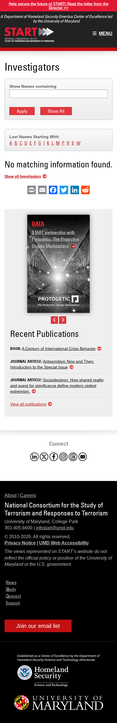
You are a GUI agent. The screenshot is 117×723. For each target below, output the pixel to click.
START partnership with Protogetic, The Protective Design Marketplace (55, 239)
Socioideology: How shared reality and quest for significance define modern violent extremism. (57, 386)
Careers (28, 495)
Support (13, 603)
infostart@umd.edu (55, 527)
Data (38, 223)
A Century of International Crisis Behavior (59, 348)
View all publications (28, 404)
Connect (13, 596)
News (11, 582)
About (10, 495)
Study (11, 589)
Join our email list (38, 626)
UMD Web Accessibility (64, 542)
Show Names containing (33, 86)
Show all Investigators (23, 176)
